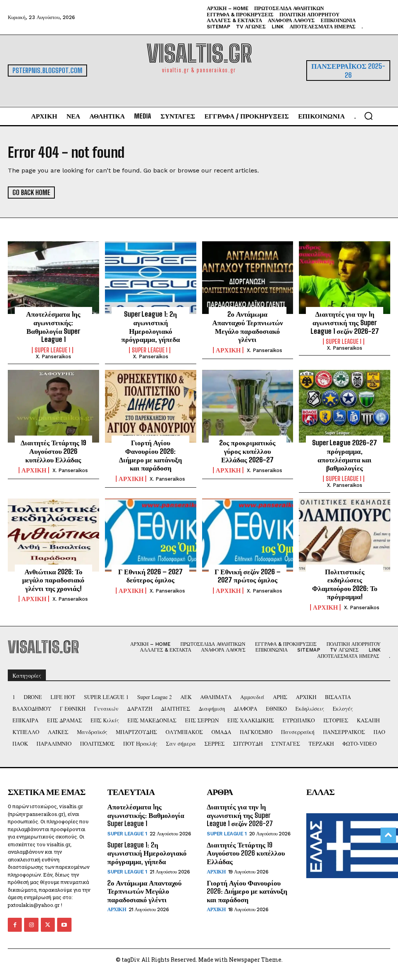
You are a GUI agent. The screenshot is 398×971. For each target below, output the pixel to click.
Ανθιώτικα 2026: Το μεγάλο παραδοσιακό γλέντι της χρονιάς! (53, 580)
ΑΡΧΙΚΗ (228, 350)
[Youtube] (64, 925)
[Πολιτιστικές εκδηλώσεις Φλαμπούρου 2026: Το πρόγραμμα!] (344, 535)
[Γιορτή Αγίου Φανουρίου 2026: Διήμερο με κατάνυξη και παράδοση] (150, 406)
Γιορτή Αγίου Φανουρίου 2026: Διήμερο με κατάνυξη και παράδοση (150, 455)
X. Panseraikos (53, 356)
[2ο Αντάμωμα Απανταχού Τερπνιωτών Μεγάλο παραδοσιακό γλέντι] (247, 277)
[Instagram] (31, 925)
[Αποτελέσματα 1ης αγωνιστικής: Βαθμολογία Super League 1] (53, 277)
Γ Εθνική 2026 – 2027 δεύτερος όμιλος (150, 575)
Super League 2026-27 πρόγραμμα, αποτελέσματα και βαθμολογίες (344, 455)
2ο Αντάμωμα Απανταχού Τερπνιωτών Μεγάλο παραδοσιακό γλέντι (247, 326)
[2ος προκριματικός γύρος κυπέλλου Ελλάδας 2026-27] (247, 406)
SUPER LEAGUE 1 (52, 350)
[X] (48, 925)
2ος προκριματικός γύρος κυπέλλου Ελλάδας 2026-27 (247, 451)
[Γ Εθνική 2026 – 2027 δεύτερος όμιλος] (150, 535)
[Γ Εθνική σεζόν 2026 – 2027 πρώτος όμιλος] (247, 535)
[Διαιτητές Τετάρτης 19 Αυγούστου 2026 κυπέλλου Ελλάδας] (53, 406)
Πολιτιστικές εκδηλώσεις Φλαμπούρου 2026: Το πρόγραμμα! (344, 584)
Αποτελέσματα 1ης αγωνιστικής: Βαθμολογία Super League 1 (53, 326)
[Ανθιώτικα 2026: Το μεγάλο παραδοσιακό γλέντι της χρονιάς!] (53, 535)
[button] (368, 115)
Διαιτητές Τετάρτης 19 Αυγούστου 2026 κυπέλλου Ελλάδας (53, 451)
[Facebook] (15, 925)
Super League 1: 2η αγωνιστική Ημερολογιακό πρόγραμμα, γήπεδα (150, 326)
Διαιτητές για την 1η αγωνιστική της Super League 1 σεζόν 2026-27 (345, 322)
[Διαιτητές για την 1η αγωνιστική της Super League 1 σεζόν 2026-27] (344, 277)
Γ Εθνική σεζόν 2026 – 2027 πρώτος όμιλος (248, 575)
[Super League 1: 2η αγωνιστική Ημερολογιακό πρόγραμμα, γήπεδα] (150, 277)
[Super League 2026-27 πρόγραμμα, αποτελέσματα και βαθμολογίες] (344, 406)
